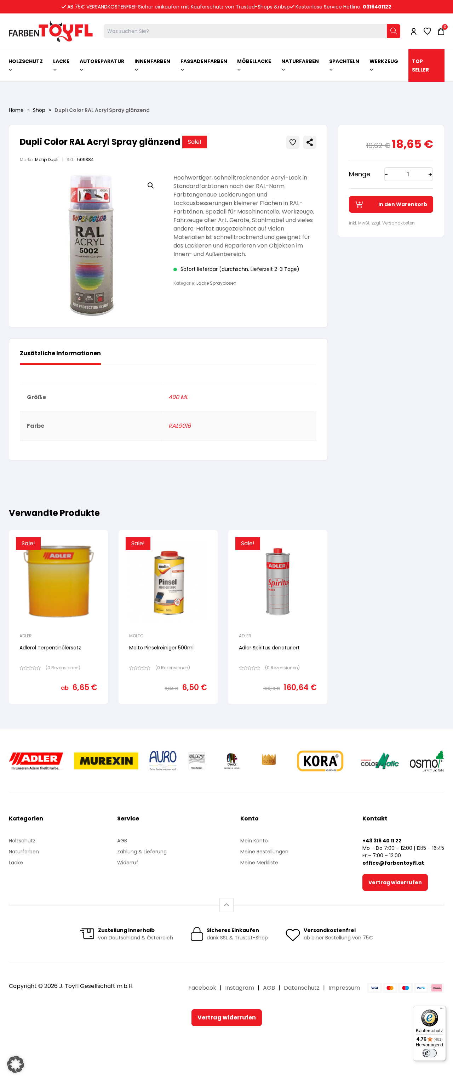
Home (16, 110)
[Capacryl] (232, 761)
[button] (150, 185)
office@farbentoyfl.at (393, 862)
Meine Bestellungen (264, 851)
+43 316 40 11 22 (382, 840)
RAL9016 (179, 426)
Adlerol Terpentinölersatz (50, 647)
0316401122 (377, 6)
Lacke (16, 862)
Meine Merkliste (259, 862)
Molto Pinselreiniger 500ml (161, 647)
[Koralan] (320, 761)
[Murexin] (106, 761)
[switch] (430, 1053)
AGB (122, 840)
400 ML (178, 397)
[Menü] (441, 1010)
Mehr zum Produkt (58, 709)
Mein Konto (254, 840)
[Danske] (269, 761)
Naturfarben (24, 851)
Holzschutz (22, 840)
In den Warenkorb (402, 204)
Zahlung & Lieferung (142, 851)
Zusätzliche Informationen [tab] (60, 353)
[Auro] (163, 761)
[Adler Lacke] (36, 761)
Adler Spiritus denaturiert (269, 647)
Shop (39, 110)
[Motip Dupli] (380, 761)
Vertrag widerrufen (395, 882)
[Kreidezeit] (197, 761)
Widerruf (127, 862)
